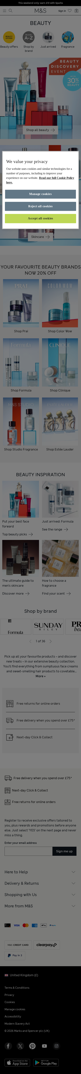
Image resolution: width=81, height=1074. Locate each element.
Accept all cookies (40, 218)
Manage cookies (40, 194)
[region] (40, 190)
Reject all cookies (40, 206)
